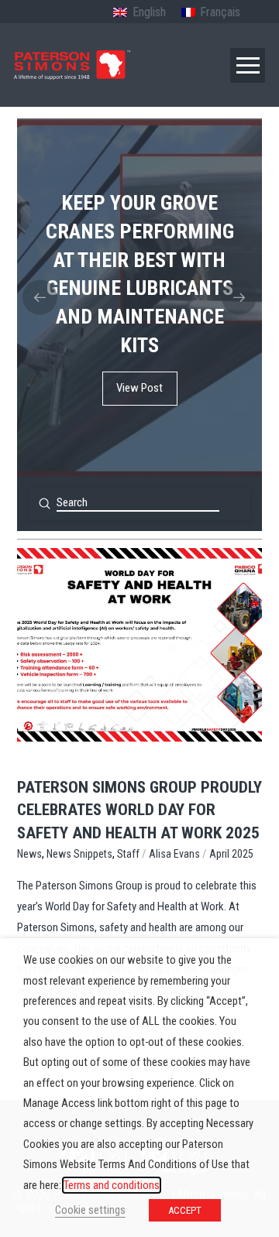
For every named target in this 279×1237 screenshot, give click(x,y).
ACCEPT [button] (185, 1210)
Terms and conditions (112, 1185)
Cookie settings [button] (90, 1210)
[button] (247, 65)
